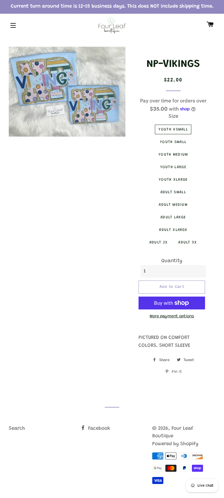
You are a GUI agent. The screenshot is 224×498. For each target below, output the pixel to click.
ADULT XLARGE (173, 230)
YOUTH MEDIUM (173, 154)
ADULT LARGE (173, 217)
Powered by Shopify (175, 444)
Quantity (171, 261)
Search (17, 428)
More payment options (172, 316)
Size (173, 116)
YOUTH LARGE (173, 167)
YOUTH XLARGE (173, 180)
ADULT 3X (187, 242)
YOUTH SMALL (173, 142)
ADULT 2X (158, 242)
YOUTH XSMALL (173, 129)
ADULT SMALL (173, 192)
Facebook (98, 428)
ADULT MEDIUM (173, 205)
